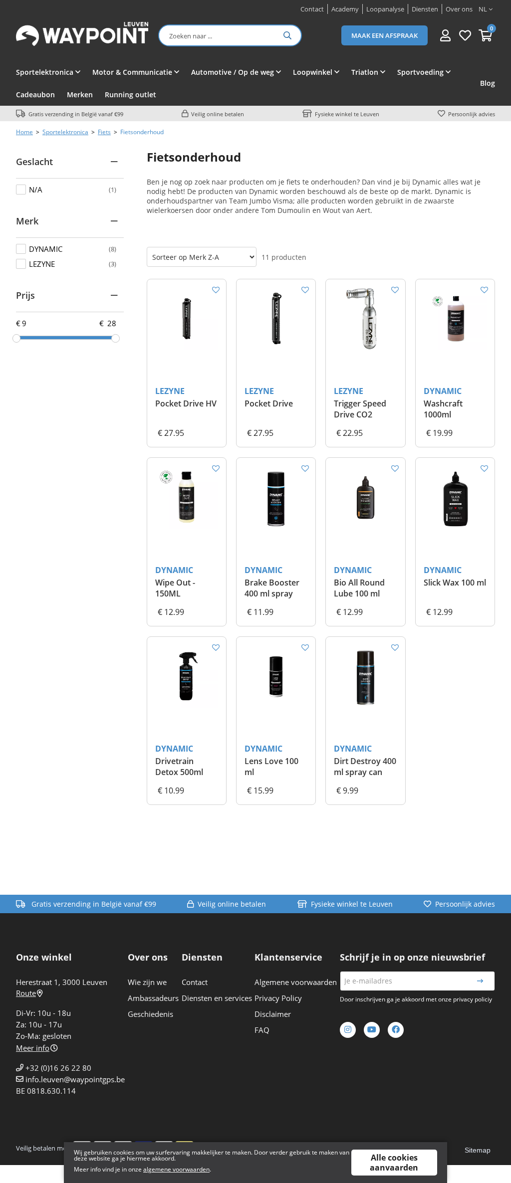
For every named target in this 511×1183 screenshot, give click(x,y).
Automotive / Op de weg (232, 72)
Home (24, 132)
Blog (487, 83)
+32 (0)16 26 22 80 (58, 1068)
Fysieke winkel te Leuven (347, 114)
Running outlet (130, 94)
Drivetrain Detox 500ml (179, 767)
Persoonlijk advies (471, 114)
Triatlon (364, 72)
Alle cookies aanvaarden (394, 1162)
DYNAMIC (443, 391)
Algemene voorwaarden (296, 982)
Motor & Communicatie (132, 72)
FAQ (262, 1030)
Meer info (32, 1048)
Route (26, 993)
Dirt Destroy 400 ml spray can (365, 767)
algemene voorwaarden (176, 1169)
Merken (80, 94)
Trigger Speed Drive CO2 (360, 409)
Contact (195, 982)
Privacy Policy (278, 998)
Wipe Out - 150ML (175, 588)
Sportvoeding (420, 72)
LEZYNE (170, 391)
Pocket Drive (269, 403)
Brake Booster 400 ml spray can (272, 588)
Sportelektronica (44, 72)
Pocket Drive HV (186, 403)
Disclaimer (273, 1014)
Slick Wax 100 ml (455, 582)
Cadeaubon (35, 94)
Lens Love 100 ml (271, 767)
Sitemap (478, 1150)
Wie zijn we (147, 982)
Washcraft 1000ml (443, 409)
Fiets (104, 132)
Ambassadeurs (153, 998)
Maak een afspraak (384, 35)
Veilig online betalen (217, 114)
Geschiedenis (150, 1014)
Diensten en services (217, 998)
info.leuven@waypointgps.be (75, 1079)
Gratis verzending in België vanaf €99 (75, 114)
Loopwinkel (312, 72)
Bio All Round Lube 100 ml (359, 588)
